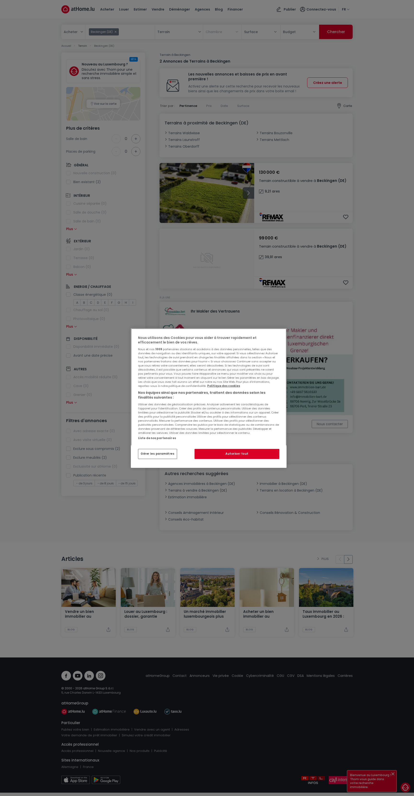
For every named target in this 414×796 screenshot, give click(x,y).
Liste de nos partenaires (157, 438)
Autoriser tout (236, 454)
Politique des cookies (223, 386)
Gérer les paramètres (157, 454)
